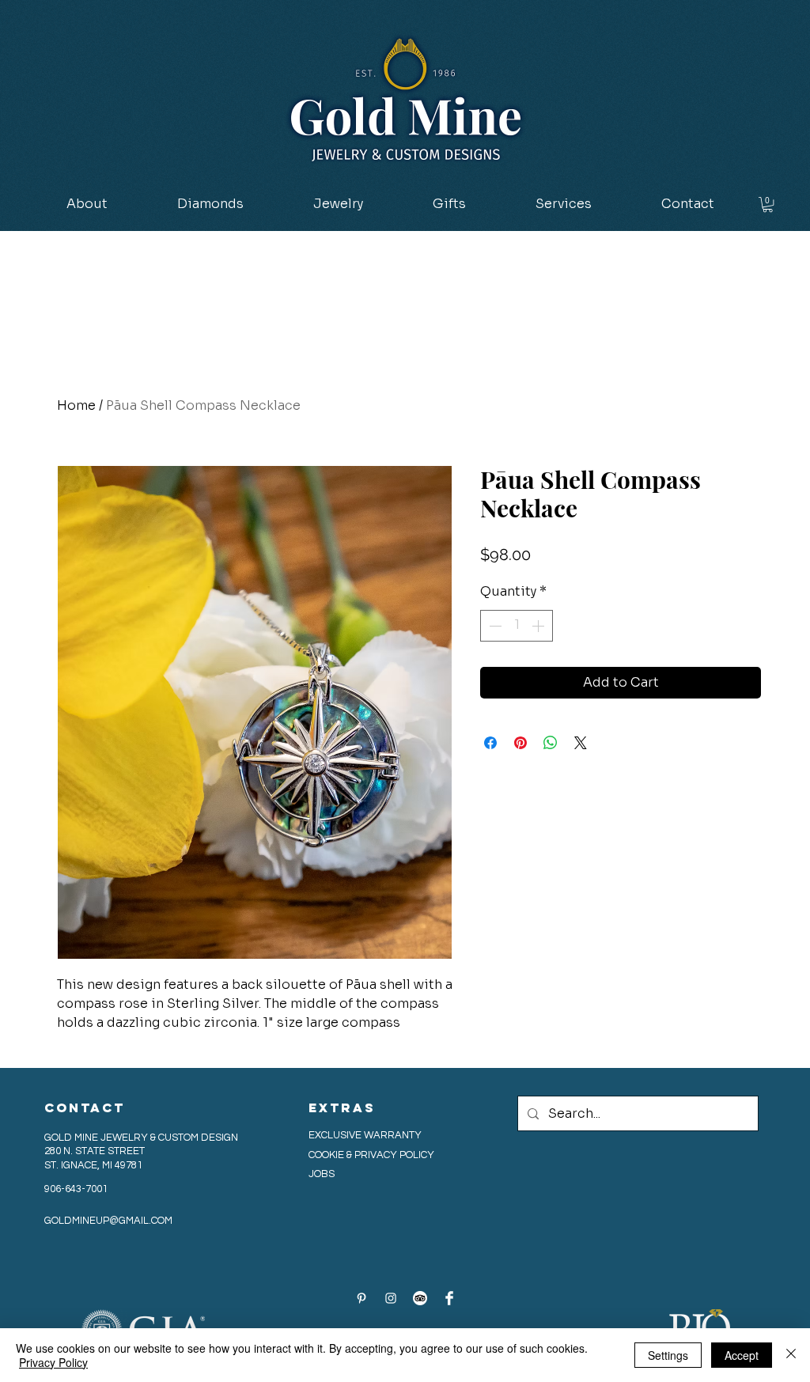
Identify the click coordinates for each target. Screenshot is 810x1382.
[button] (210, 204)
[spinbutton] (516, 626)
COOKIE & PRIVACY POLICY (372, 1155)
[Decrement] (494, 626)
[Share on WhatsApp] (550, 742)
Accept (742, 1355)
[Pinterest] (361, 1298)
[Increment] (539, 626)
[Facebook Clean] (449, 1298)
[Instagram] (391, 1298)
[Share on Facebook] (490, 742)
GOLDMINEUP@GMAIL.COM (108, 1220)
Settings (668, 1355)
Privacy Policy (53, 1362)
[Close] (791, 1355)
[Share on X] (580, 742)
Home (76, 405)
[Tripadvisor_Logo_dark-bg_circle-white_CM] (420, 1298)
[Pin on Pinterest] (520, 742)
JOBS (321, 1173)
